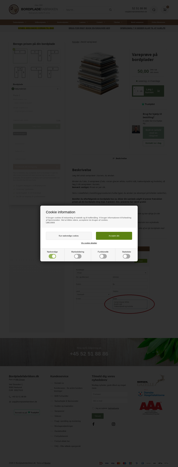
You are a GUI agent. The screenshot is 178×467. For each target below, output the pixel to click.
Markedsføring (77, 252)
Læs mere (50, 222)
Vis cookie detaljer (89, 243)
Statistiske (126, 252)
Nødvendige (52, 252)
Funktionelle (103, 252)
